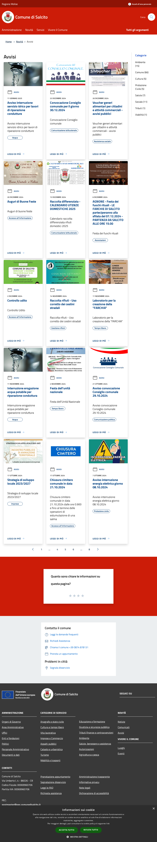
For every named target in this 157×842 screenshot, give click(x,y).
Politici (5, 744)
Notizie (121, 722)
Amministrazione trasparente (94, 776)
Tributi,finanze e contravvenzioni (96, 732)
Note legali (84, 788)
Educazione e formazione (92, 721)
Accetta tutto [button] (66, 830)
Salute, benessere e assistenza (95, 743)
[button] (78, 836)
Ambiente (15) (140, 64)
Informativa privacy (89, 782)
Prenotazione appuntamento (55, 776)
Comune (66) (141, 72)
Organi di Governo (11, 722)
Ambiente (84, 738)
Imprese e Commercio (51, 738)
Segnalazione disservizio (53, 782)
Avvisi (16, 92)
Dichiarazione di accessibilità (94, 793)
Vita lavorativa (48, 733)
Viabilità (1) (141, 114)
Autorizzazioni (86, 749)
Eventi (121, 753)
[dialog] (78, 823)
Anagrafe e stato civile (52, 722)
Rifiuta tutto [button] (91, 829)
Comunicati (124, 727)
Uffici (4, 733)
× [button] (153, 808)
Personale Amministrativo (15, 749)
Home (9, 41)
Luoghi (121, 748)
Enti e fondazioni (10, 738)
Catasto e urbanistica (51, 749)
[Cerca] (151, 17)
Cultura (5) (140, 79)
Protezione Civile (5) (140, 87)
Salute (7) (140, 95)
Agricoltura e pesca (89, 755)
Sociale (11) (141, 102)
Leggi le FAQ (46, 788)
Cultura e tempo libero (52, 727)
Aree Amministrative (13, 727)
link (107, 823)
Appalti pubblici (48, 744)
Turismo (44, 755)
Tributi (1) (140, 108)
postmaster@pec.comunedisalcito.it (21, 804)
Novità (19, 41)
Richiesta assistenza (51, 793)
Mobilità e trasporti (50, 760)
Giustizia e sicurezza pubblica (94, 727)
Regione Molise (10, 4)
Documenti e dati (11, 755)
